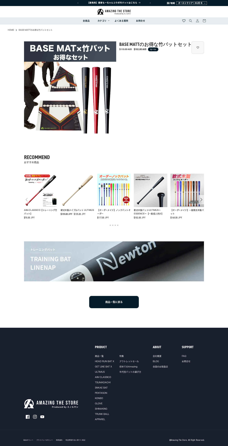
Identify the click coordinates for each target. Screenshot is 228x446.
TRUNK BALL (102, 414)
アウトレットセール (129, 361)
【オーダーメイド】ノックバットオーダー (114, 212)
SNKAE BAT (101, 388)
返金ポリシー (28, 440)
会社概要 (157, 356)
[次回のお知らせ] (150, 3)
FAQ (184, 356)
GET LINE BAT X (103, 367)
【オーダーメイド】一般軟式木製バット (187, 212)
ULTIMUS (100, 372)
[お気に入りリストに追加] (198, 47)
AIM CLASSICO (103, 377)
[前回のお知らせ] (77, 3)
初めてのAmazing (128, 367)
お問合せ (186, 361)
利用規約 (59, 440)
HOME (11, 30)
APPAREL (100, 419)
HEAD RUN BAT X (104, 361)
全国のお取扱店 (160, 367)
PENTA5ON (101, 393)
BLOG (156, 361)
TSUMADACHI (102, 382)
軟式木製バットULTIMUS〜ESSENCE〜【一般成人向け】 (149, 212)
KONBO (99, 398)
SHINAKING (101, 409)
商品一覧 (99, 356)
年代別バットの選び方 (130, 372)
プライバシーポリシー (44, 440)
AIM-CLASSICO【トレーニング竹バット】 (40, 212)
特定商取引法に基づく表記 (75, 440)
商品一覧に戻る (114, 302)
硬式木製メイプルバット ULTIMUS (77, 210)
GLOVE (99, 403)
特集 (121, 356)
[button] (102, 20)
